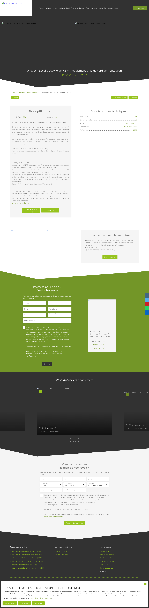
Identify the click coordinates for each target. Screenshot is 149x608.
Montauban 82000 (33, 93)
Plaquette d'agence (107, 554)
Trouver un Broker (77, 8)
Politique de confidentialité (109, 561)
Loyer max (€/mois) (49, 490)
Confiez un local (64, 8)
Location (14, 93)
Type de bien (68, 483)
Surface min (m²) (71, 490)
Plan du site (104, 565)
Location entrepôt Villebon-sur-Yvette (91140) (26, 558)
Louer (55, 8)
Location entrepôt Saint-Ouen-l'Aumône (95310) (27, 568)
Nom (51, 303)
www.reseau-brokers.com (21, 203)
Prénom (27, 303)
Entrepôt (22, 93)
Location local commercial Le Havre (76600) (25, 551)
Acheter (48, 8)
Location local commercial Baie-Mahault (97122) (27, 554)
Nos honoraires (105, 551)
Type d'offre (45, 483)
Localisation (91, 483)
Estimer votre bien (61, 551)
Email (26, 309)
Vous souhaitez (53, 314)
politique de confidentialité (53, 517)
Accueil (41, 8)
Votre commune (30, 315)
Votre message (29, 321)
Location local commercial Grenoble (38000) (26, 565)
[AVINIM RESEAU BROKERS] (16, 8)
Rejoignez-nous (91, 8)
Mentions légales (106, 558)
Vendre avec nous (61, 554)
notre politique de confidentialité (40, 598)
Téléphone (53, 309)
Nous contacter (112, 8)
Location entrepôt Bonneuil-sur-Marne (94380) (26, 561)
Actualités (102, 8)
